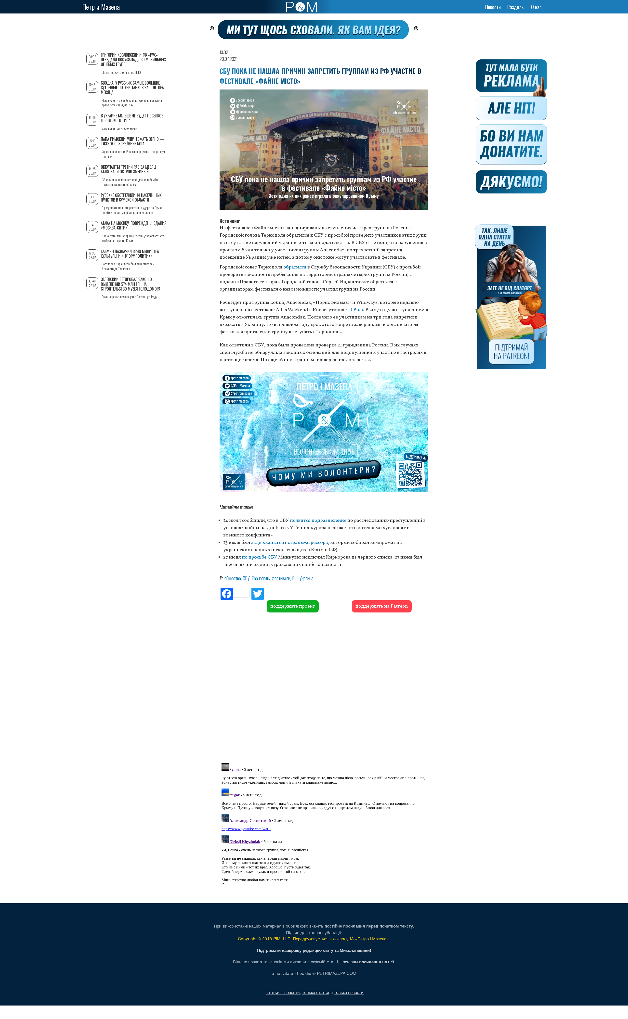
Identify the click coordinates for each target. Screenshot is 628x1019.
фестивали (281, 578)
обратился (294, 267)
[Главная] (301, 7)
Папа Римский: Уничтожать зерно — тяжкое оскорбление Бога (132, 141)
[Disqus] (324, 687)
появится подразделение (318, 520)
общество (232, 578)
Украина (306, 578)
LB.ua (356, 309)
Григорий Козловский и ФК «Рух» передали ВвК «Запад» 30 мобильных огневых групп (133, 59)
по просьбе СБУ (259, 557)
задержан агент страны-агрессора (289, 542)
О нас (536, 7)
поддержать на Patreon (381, 606)
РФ (295, 578)
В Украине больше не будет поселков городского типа (132, 118)
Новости (493, 7)
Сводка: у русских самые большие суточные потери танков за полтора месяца (132, 87)
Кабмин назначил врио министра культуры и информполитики (130, 253)
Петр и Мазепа (101, 7)
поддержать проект (292, 606)
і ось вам (367, 961)
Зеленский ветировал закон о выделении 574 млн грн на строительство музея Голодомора (130, 284)
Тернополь (261, 578)
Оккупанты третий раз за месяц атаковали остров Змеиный (128, 169)
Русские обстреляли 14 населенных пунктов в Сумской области (131, 197)
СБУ (246, 578)
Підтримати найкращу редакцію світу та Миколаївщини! (314, 950)
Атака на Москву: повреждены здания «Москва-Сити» (134, 225)
